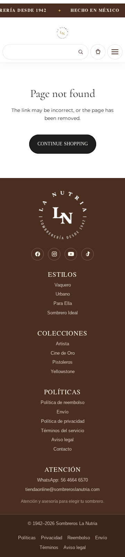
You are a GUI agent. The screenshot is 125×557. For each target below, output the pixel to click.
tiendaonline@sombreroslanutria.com (62, 489)
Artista (62, 343)
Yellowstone (63, 371)
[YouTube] (71, 254)
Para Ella (62, 303)
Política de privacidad (62, 421)
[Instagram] (54, 254)
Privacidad (51, 537)
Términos (49, 547)
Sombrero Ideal (62, 312)
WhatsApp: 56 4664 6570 (62, 480)
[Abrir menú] (115, 51)
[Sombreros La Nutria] (62, 33)
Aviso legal (62, 439)
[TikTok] (87, 254)
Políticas (62, 392)
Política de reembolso (62, 402)
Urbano (63, 294)
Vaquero (63, 285)
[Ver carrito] (98, 51)
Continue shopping (63, 143)
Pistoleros (62, 362)
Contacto (62, 449)
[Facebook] (37, 254)
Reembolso (78, 537)
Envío (62, 411)
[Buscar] (80, 51)
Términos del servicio (62, 430)
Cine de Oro (63, 353)
